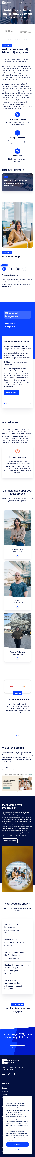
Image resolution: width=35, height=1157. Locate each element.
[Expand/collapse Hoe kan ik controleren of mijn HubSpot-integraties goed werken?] (29, 965)
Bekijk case (8, 767)
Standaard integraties (4, 403)
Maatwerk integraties (6, 403)
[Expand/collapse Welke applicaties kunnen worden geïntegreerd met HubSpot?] (29, 925)
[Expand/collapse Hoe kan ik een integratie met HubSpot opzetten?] (29, 940)
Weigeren (17, 1149)
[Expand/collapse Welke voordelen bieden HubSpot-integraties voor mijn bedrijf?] (29, 953)
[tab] (8, 39)
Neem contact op (10, 841)
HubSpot (5, 1094)
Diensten (13, 17)
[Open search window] (28, 3)
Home (5, 17)
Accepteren (17, 1144)
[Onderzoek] (4, 269)
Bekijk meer (17, 693)
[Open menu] (32, 3)
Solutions (5, 1088)
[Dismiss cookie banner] (28, 1100)
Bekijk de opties (11, 392)
